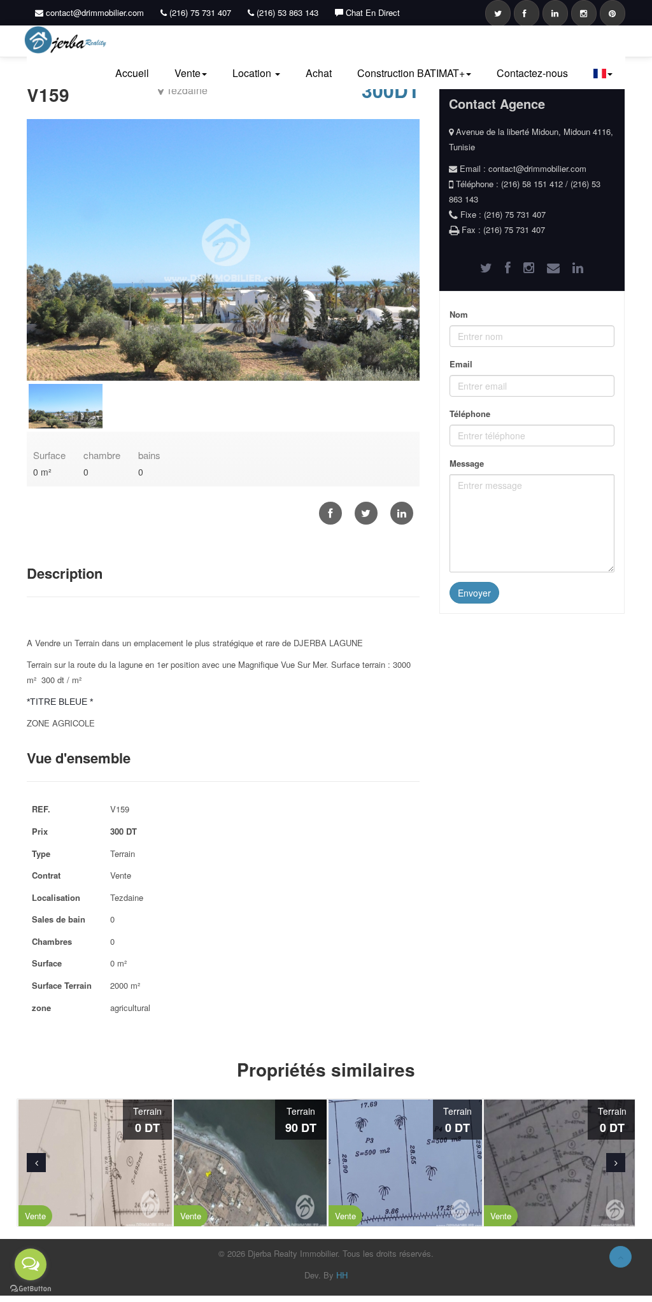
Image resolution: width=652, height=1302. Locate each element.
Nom (459, 314)
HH (342, 1275)
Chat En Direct (371, 12)
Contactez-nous (532, 73)
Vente (187, 73)
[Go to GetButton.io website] (30, 1289)
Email (461, 364)
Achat (319, 73)
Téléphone (470, 413)
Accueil (132, 73)
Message (467, 463)
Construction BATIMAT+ (411, 73)
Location (253, 73)
